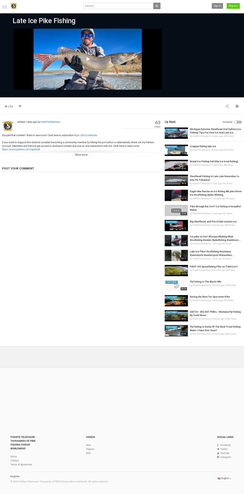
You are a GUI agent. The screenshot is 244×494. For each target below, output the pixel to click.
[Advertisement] (196, 57)
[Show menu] (4, 6)
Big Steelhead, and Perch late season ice (213, 221)
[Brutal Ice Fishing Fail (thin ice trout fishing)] (176, 165)
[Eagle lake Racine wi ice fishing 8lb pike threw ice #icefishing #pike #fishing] (176, 195)
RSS (88, 453)
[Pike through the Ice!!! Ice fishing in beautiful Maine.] (176, 210)
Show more (81, 154)
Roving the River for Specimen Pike (210, 296)
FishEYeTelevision (50, 121)
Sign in (217, 6)
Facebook (225, 445)
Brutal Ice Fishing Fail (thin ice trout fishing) (214, 161)
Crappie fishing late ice (203, 146)
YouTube (224, 453)
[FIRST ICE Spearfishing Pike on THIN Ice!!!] (176, 270)
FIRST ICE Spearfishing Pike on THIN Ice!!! (214, 266)
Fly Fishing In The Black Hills (205, 281)
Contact (14, 460)
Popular (90, 449)
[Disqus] (81, 227)
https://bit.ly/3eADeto (85, 135)
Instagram (225, 457)
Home (13, 456)
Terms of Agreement (21, 464)
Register (233, 6)
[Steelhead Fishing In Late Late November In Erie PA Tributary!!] (176, 180)
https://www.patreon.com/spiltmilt (21, 149)
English (225, 478)
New (88, 445)
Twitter (224, 449)
